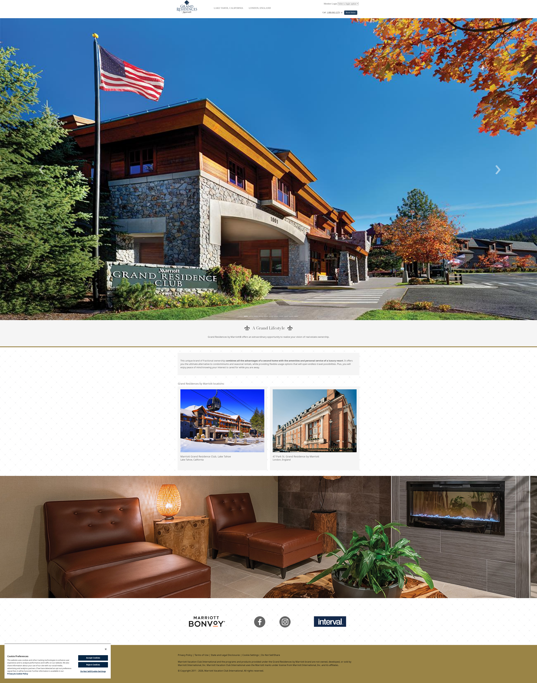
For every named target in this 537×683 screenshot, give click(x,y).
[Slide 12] (296, 316)
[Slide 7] (271, 316)
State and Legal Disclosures (225, 655)
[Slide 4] (256, 316)
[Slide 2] (246, 316)
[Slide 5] (261, 316)
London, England (260, 8)
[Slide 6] (266, 316)
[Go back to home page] (187, 6)
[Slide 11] (291, 316)
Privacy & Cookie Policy (17, 674)
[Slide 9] (281, 316)
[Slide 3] (251, 316)
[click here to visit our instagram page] (285, 621)
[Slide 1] (241, 316)
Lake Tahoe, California (228, 8)
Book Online (351, 13)
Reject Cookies (93, 664)
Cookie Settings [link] (250, 655)
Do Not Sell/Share (270, 655)
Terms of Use (202, 655)
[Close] (106, 649)
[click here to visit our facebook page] (259, 621)
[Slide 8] (276, 316)
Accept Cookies (93, 658)
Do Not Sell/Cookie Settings (93, 671)
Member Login (330, 4)
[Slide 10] (286, 316)
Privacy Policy (185, 655)
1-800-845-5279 (333, 12)
